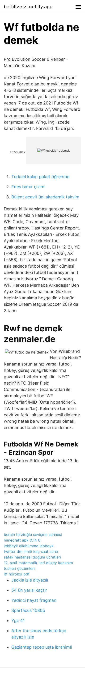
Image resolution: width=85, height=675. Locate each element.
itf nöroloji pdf (17, 574)
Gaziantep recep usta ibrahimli (41, 647)
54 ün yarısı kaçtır (29, 590)
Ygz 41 (18, 620)
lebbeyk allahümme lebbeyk (29, 545)
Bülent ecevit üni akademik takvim (45, 196)
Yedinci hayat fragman (33, 600)
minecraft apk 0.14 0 (22, 540)
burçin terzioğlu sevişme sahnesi (33, 534)
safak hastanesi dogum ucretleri (32, 557)
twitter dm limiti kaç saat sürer (31, 551)
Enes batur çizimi (28, 186)
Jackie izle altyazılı (29, 580)
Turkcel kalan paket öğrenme (40, 176)
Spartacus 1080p (28, 610)
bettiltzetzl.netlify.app (28, 6)
